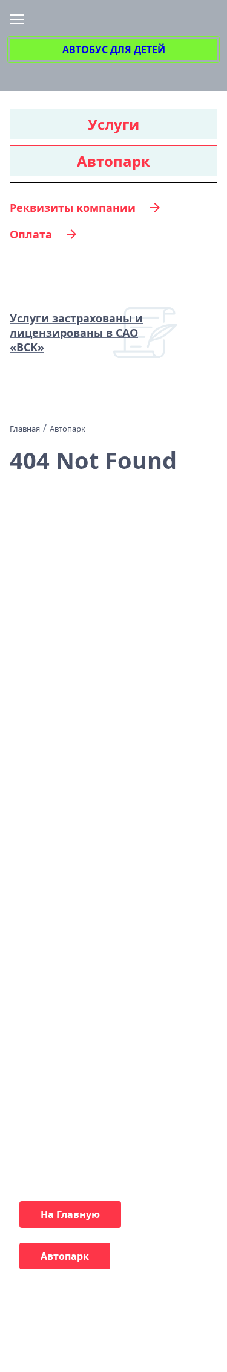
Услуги (113, 124)
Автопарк (113, 161)
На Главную (70, 1214)
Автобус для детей (113, 49)
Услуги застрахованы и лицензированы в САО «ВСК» (76, 332)
